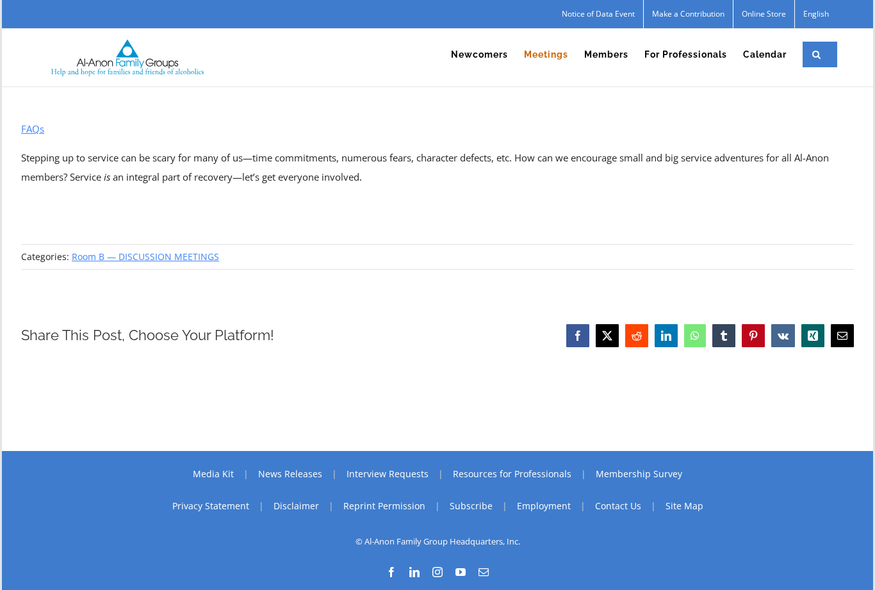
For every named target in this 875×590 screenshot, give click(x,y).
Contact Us (618, 506)
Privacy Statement (210, 506)
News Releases (290, 474)
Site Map (684, 506)
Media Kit (213, 474)
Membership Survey (639, 474)
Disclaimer (296, 506)
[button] (816, 54)
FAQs (32, 128)
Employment (544, 506)
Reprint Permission (384, 506)
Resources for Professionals (512, 474)
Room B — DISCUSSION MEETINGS (145, 256)
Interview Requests (388, 474)
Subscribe (471, 506)
